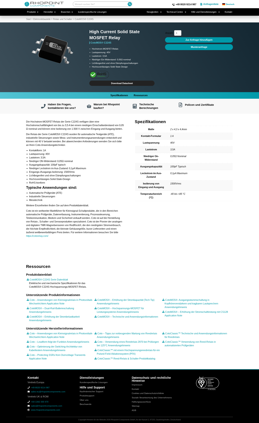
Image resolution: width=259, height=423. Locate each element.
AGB (134, 410)
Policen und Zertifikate (199, 104)
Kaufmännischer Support (91, 391)
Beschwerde (85, 404)
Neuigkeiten (152, 12)
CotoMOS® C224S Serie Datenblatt (49, 279)
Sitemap (136, 406)
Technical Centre (175, 12)
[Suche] (129, 4)
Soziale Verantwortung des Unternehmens (152, 398)
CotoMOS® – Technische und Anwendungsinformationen (127, 316)
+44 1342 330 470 (39, 402)
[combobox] (99, 4)
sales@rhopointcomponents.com (46, 406)
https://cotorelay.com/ (37, 236)
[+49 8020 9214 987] (173, 4)
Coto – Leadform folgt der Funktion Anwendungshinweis (59, 342)
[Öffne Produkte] (38, 12)
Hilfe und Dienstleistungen (203, 12)
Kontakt (228, 12)
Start (28, 19)
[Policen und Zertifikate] (180, 105)
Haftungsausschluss (141, 402)
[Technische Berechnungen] (134, 106)
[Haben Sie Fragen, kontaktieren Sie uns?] (43, 106)
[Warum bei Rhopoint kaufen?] (89, 106)
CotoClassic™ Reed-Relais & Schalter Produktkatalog (126, 358)
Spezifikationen (119, 95)
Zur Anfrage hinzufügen (199, 40)
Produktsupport (87, 396)
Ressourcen (141, 95)
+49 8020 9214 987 (186, 4)
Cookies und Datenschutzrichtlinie (148, 393)
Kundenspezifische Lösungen (94, 382)
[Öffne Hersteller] (55, 12)
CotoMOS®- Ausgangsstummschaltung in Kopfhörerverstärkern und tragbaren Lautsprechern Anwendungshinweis (191, 303)
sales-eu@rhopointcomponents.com (48, 391)
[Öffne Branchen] (72, 12)
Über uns (84, 400)
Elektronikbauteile (42, 19)
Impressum (137, 385)
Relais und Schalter (62, 19)
